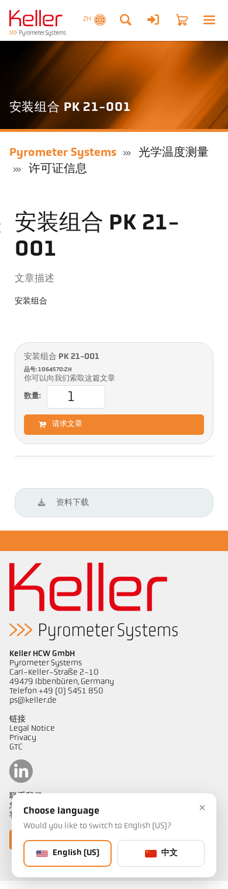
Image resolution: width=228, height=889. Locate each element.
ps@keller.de (33, 700)
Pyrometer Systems (62, 153)
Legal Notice (32, 728)
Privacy (22, 738)
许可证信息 (58, 169)
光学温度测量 (174, 153)
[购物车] (181, 20)
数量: (32, 396)
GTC (16, 747)
